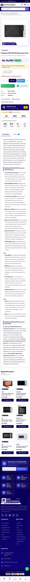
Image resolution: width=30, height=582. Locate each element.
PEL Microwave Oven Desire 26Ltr (7, 447)
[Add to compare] (13, 382)
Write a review (22, 55)
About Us (19, 523)
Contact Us (19, 530)
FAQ (18, 543)
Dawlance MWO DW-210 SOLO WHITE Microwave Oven (21, 395)
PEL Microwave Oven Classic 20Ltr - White (7, 420)
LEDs (3, 534)
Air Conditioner (5, 523)
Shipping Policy (20, 541)
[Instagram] (6, 515)
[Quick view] (13, 386)
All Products (19, 525)
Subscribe (23, 469)
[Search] (27, 9)
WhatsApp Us (7, 565)
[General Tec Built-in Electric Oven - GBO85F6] (22, 410)
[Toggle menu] (28, 5)
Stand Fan (4, 539)
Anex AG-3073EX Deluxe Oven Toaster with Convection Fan (8, 395)
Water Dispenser (6, 532)
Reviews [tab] (16, 134)
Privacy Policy (20, 534)
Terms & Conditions (21, 536)
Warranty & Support (21, 539)
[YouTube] (9, 515)
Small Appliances (6, 536)
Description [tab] (6, 134)
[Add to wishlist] (27, 80)
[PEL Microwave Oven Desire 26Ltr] (7, 436)
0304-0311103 (7, 558)
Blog (18, 527)
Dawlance (5, 50)
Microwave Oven (13, 13)
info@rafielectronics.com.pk (10, 562)
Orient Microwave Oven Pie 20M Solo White (22, 447)
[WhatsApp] (17, 515)
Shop (6, 13)
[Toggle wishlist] (13, 379)
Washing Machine (6, 527)
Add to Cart (8, 400)
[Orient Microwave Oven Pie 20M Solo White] (22, 436)
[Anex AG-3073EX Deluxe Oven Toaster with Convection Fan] (7, 384)
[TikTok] (13, 515)
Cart (13, 80)
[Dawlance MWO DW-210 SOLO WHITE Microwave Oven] (22, 384)
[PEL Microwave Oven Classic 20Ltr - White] (7, 410)
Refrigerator (5, 525)
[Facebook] (2, 515)
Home (2, 13)
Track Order (19, 532)
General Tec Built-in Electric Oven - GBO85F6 (21, 421)
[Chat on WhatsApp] (27, 568)
